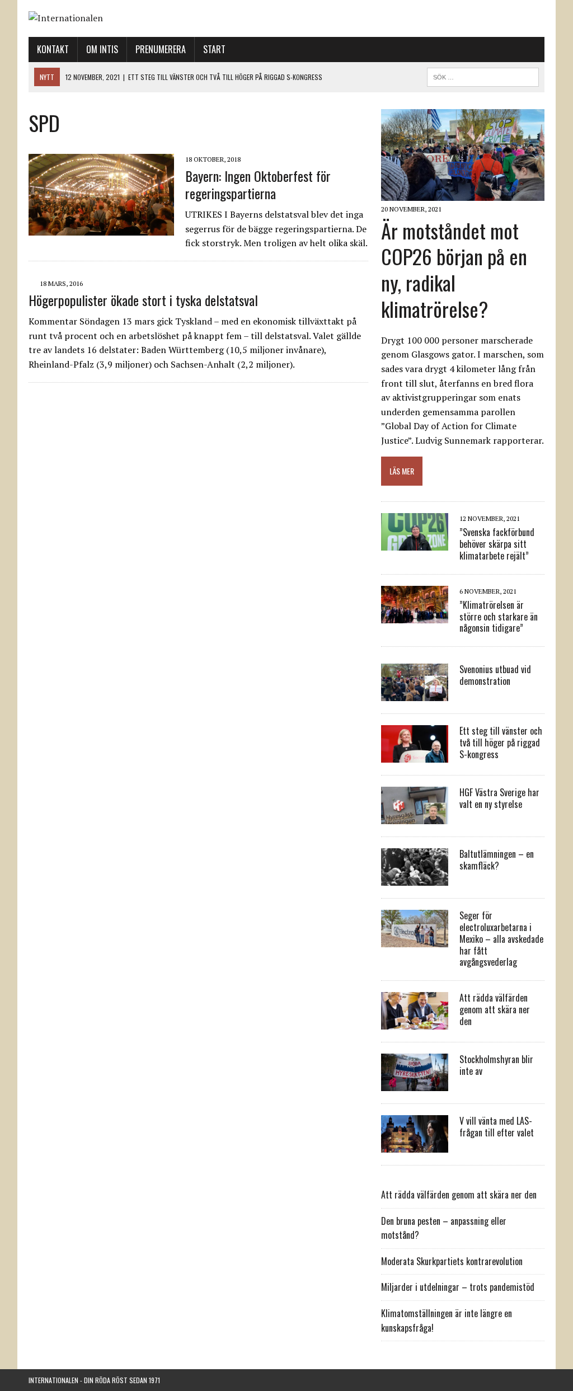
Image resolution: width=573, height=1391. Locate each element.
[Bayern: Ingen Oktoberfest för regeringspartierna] (101, 228)
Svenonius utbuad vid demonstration (495, 675)
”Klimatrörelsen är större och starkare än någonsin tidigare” (498, 616)
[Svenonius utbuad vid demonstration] (414, 694)
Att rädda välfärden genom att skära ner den (494, 1009)
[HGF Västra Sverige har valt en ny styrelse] (414, 817)
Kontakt (53, 49)
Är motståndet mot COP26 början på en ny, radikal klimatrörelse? (454, 269)
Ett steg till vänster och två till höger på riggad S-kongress (500, 742)
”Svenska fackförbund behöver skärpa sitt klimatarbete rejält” (496, 543)
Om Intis (102, 49)
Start (214, 49)
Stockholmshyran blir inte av (496, 1065)
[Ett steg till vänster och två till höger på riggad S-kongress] (414, 755)
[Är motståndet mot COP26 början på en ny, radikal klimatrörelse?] (462, 193)
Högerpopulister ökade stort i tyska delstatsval (143, 300)
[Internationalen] (286, 18)
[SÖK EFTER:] (483, 75)
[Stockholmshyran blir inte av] (414, 1084)
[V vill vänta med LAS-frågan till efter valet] (414, 1145)
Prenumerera (160, 49)
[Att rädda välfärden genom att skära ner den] (414, 1022)
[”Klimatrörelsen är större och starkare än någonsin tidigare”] (414, 615)
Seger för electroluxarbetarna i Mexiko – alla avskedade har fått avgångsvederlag (501, 939)
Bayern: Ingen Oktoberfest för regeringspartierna (258, 184)
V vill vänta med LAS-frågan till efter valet (496, 1126)
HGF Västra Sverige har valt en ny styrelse (499, 798)
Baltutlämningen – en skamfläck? (496, 859)
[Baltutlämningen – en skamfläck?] (414, 878)
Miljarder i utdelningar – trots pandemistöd (457, 1287)
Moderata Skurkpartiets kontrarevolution (452, 1261)
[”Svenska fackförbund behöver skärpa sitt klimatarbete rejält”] (414, 543)
